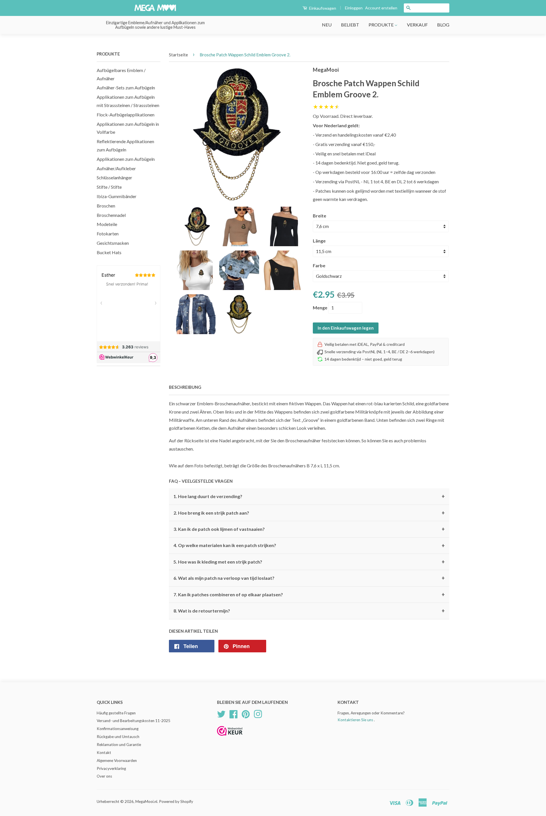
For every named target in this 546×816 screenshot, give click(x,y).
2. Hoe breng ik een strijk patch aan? (309, 513)
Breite (319, 215)
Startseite (178, 54)
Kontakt (104, 752)
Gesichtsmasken (113, 243)
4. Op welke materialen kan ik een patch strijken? (309, 545)
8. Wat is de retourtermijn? (309, 611)
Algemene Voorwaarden (117, 760)
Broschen (106, 205)
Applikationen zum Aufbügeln (126, 159)
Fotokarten (108, 233)
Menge (320, 307)
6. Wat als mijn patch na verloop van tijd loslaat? (309, 578)
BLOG (443, 24)
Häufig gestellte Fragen (116, 713)
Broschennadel (111, 215)
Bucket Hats (109, 252)
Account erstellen (381, 7)
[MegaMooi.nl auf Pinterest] (245, 713)
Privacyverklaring (111, 768)
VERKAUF (417, 24)
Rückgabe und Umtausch (118, 736)
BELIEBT (350, 24)
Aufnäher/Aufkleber (116, 168)
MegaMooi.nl (146, 801)
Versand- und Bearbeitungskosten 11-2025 (133, 720)
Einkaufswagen (322, 8)
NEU (327, 24)
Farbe (319, 265)
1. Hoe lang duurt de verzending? (309, 496)
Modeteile (107, 224)
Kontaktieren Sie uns (355, 720)
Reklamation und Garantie (119, 744)
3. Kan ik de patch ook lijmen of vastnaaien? (309, 529)
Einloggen (354, 7)
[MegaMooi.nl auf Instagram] (258, 713)
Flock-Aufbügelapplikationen (125, 114)
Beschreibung (185, 387)
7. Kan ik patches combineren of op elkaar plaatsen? (309, 594)
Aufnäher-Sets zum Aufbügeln (126, 87)
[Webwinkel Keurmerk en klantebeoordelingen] (230, 737)
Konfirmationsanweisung (117, 728)
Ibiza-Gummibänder (116, 196)
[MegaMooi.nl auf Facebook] (233, 713)
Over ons (104, 776)
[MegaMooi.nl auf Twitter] (221, 713)
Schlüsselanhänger (114, 177)
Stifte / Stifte (109, 187)
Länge (319, 240)
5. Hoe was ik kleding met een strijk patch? (309, 562)
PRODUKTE (381, 24)
